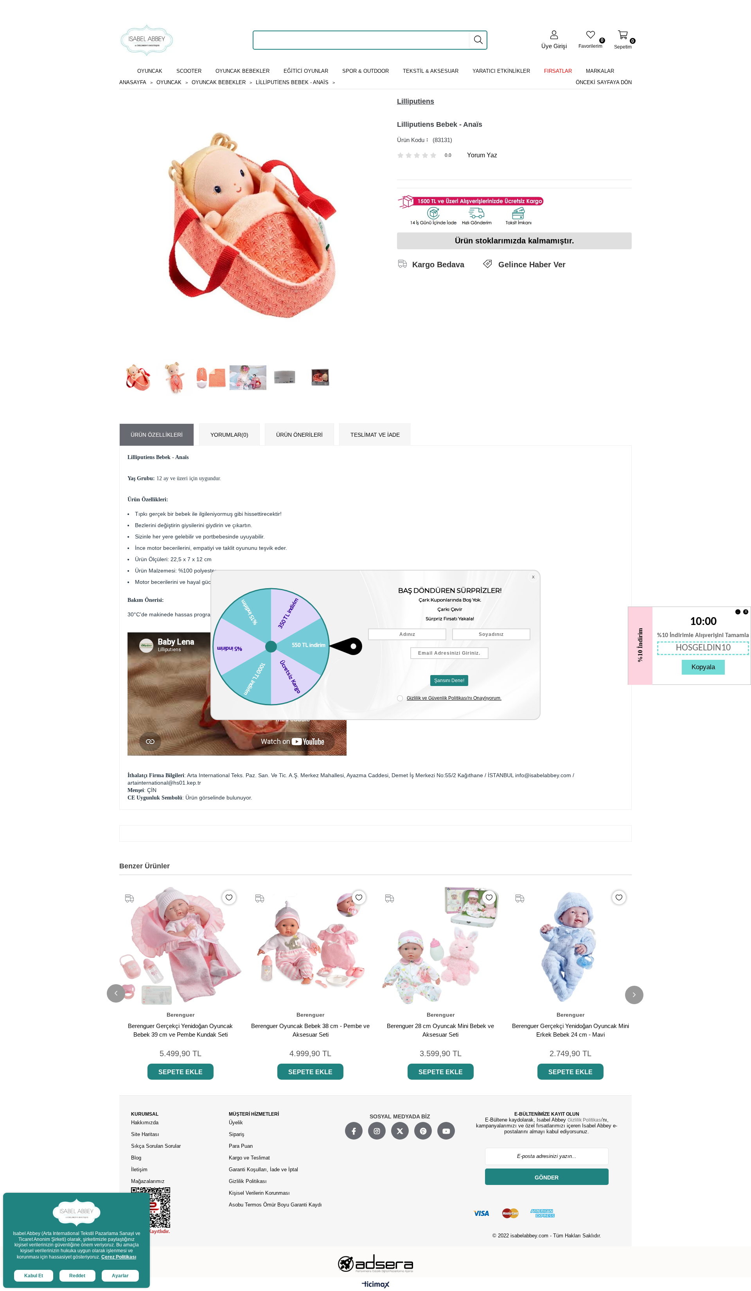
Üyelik (236, 1122)
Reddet (77, 1275)
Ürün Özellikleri (157, 435)
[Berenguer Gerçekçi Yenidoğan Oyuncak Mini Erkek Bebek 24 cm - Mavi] (571, 946)
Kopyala (703, 667)
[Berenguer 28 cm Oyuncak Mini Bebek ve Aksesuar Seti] (440, 946)
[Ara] (478, 40)
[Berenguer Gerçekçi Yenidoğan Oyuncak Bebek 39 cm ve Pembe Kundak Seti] (180, 946)
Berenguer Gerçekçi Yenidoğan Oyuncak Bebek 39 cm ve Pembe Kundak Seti (180, 1030)
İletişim (139, 1169)
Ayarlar (120, 1275)
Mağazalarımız (148, 1181)
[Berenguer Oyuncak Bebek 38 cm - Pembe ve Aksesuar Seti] (311, 946)
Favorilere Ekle (229, 897)
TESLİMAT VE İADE (375, 435)
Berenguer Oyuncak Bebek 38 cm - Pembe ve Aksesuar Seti (310, 1030)
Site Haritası (146, 1134)
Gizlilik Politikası (248, 1181)
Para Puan (241, 1146)
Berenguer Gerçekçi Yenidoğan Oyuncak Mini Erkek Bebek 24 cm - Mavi (570, 1030)
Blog (136, 1158)
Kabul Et (33, 1275)
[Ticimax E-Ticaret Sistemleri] (376, 1285)
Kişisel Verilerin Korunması (259, 1193)
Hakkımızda (144, 1122)
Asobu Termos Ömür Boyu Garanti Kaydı (275, 1205)
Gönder (547, 1177)
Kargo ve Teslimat (249, 1158)
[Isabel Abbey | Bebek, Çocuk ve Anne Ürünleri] (146, 40)
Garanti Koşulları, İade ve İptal (263, 1169)
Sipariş (236, 1134)
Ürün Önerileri (299, 435)
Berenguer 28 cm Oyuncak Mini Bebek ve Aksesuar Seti (440, 1030)
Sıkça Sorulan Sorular (156, 1146)
